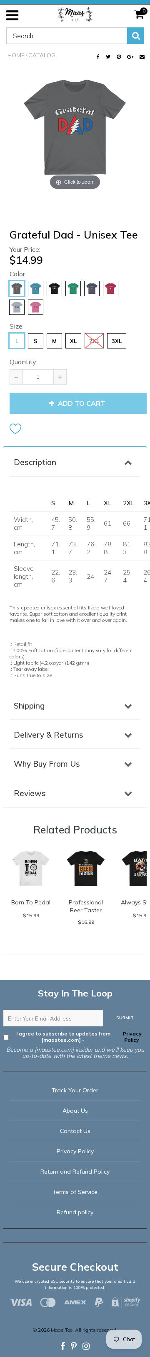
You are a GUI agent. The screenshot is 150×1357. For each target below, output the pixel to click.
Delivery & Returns (48, 735)
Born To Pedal (30, 902)
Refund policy (75, 1212)
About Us (75, 1110)
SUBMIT (125, 1018)
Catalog (41, 55)
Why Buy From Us (47, 764)
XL (73, 341)
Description (35, 462)
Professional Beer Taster (86, 906)
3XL (117, 341)
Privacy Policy (132, 1037)
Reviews (30, 793)
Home (16, 55)
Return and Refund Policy (75, 1171)
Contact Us (75, 1131)
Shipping (29, 706)
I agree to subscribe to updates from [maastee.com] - (79, 1037)
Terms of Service (75, 1192)
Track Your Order (75, 1090)
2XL (94, 341)
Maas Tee (61, 1330)
